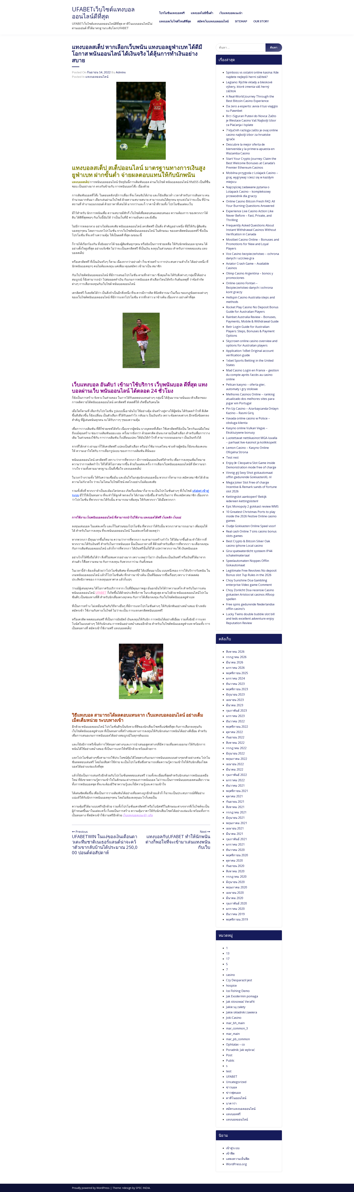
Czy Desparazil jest (239, 980)
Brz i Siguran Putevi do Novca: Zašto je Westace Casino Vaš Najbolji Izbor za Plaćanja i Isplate (251, 120)
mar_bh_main (235, 1023)
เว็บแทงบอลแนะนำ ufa (138, 815)
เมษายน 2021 (235, 828)
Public (230, 1060)
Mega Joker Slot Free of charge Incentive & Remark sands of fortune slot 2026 (251, 486)
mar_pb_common (238, 1039)
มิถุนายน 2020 (235, 882)
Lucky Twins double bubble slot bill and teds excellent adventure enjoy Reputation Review (250, 618)
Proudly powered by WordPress (91, 1188)
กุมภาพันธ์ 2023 (236, 710)
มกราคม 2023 (235, 716)
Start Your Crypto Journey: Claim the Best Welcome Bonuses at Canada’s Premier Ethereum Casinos (251, 163)
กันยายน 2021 (235, 802)
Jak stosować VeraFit (240, 1002)
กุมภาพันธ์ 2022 (236, 775)
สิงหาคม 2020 (235, 871)
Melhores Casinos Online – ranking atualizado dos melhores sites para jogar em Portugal (250, 398)
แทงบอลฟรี (233, 1114)
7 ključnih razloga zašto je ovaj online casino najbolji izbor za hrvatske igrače (252, 134)
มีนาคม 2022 (234, 769)
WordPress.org (236, 1164)
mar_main (233, 1034)
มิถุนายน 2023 (235, 694)
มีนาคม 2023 (234, 705)
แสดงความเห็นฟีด (237, 1159)
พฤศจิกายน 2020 (237, 855)
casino (230, 975)
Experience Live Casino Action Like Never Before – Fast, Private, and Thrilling (249, 215)
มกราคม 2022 (235, 780)
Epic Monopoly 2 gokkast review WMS (252, 506)
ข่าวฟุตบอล (233, 1093)
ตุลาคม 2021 (234, 796)
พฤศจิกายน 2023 (237, 689)
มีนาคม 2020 (234, 898)
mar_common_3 (237, 1028)
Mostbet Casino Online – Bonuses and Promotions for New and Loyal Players (252, 244)
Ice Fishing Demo (238, 991)
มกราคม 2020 (235, 909)
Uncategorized (236, 1082)
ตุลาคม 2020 (234, 860)
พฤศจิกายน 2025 (237, 673)
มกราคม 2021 (235, 844)
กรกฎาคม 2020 (236, 877)
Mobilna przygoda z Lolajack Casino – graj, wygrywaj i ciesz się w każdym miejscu (252, 177)
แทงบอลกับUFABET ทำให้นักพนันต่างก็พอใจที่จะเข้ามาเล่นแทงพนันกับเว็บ (177, 841)
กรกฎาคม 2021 (236, 812)
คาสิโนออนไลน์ (236, 1098)
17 (227, 959)
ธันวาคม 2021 (235, 785)
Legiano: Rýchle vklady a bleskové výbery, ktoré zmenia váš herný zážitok (249, 86)
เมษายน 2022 (235, 764)
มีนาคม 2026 (234, 662)
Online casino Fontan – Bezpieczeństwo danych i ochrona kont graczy (249, 287)
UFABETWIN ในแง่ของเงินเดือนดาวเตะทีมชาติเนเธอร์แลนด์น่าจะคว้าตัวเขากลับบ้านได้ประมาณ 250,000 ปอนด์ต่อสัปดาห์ (105, 844)
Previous (81, 832)
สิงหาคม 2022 (235, 743)
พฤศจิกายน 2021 (237, 791)
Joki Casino (233, 1018)
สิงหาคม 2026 (235, 652)
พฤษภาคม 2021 (236, 823)
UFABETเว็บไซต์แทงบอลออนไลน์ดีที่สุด (103, 12)
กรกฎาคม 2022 (236, 748)
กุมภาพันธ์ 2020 (236, 903)
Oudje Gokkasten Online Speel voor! (251, 526)
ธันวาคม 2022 (235, 721)
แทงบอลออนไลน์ (96, 76)
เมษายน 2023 (235, 700)
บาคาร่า (231, 1103)
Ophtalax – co (235, 1044)
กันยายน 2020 (235, 866)
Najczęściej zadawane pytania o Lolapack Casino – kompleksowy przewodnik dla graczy (248, 191)
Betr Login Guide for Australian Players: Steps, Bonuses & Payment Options (250, 331)
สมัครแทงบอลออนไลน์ (241, 1109)
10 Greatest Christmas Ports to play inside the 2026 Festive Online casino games (251, 516)
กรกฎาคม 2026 (236, 657)
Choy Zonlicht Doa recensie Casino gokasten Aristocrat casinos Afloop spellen (250, 594)
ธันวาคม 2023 (235, 684)
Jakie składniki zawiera (241, 1012)
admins (121, 72)
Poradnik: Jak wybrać (240, 1050)
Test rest (232, 457)
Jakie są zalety (235, 1007)
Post (229, 1055)
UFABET (101, 593)
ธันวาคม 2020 (235, 850)
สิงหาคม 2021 (235, 807)
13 (227, 953)
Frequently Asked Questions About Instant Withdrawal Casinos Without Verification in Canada (251, 229)
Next (203, 832)
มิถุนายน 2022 (235, 753)
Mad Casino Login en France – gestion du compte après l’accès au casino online (252, 374)
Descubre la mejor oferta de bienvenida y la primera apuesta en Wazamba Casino (250, 148)
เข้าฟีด (230, 1153)
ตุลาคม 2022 (234, 732)
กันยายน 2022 (235, 737)
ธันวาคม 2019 (235, 914)
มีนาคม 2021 (234, 834)
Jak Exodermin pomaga (242, 996)
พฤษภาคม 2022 (236, 759)
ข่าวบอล (231, 1087)
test (228, 1071)
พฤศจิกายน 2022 (237, 727)
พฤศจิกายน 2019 (237, 919)
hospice (231, 985)
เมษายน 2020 (235, 893)
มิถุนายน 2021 (235, 818)
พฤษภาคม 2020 (236, 887)
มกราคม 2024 (235, 678)
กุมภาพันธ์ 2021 (236, 839)
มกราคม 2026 (235, 668)
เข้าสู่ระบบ (233, 1148)
